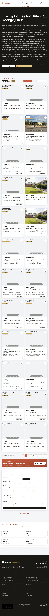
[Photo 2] (9, 100)
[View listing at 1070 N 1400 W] (36, 216)
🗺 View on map (28, 81)
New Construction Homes (18, 497)
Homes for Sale (5, 589)
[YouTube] (44, 605)
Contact (37, 2)
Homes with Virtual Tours (38, 491)
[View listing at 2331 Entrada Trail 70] (13, 431)
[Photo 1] (7, 100)
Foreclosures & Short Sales (26, 503)
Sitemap (28, 593)
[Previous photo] (3, 93)
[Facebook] (41, 605)
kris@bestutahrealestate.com (41, 567)
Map (23, 2)
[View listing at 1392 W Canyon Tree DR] (13, 246)
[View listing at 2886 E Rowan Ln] (36, 277)
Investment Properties (37, 503)
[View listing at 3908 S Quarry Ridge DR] (13, 400)
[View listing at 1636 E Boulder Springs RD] (13, 154)
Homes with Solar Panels (18, 491)
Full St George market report (10, 528)
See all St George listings (8, 66)
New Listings (27, 497)
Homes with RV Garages (32, 489)
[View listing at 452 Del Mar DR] (13, 339)
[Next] (46, 455)
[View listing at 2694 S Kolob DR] (36, 246)
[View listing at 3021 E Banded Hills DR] (13, 93)
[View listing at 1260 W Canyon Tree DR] (13, 369)
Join (45, 2)
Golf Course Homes (30, 487)
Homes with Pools (22, 489)
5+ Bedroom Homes (26, 474)
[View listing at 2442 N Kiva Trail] (36, 308)
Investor (18, 2)
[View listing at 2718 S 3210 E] (13, 123)
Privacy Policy (29, 595)
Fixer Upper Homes (16, 503)
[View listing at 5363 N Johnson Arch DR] (36, 400)
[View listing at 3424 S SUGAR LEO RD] (36, 339)
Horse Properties (7, 492)
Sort (34, 80)
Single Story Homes (7, 498)
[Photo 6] (15, 100)
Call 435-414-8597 (38, 66)
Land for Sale (4, 593)
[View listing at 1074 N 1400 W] (36, 185)
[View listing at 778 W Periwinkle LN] (36, 154)
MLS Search (4, 587)
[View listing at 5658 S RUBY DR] (36, 123)
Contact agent (19, 112)
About (32, 2)
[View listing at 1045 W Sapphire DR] (36, 431)
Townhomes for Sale (25, 483)
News (27, 591)
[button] (23, 455)
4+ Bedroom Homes (17, 474)
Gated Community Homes (19, 487)
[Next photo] (22, 93)
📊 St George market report (24, 66)
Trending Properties (6, 591)
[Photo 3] (10, 100)
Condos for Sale (7, 483)
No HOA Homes (35, 497)
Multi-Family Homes (15, 483)
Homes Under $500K (17, 478)
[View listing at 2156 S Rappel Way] (13, 185)
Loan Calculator (5, 595)
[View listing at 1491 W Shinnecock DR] (36, 369)
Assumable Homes (7, 503)
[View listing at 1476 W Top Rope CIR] (36, 93)
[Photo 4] (12, 100)
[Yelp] (46, 605)
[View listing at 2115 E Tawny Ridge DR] (13, 308)
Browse (11, 2)
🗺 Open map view (40, 463)
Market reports (27, 3)
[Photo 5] (13, 100)
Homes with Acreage (7, 497)
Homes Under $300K (7, 478)
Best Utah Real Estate (8, 612)
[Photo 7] (16, 100)
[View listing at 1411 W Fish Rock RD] (13, 216)
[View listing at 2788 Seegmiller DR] (13, 277)
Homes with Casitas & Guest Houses (10, 489)
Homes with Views (28, 491)
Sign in (41, 3)
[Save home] (21, 87)
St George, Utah (6, 13)
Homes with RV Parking (8, 491)
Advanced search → (24, 508)
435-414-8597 (41, 564)
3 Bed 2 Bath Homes (7, 474)
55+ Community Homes (8, 487)
